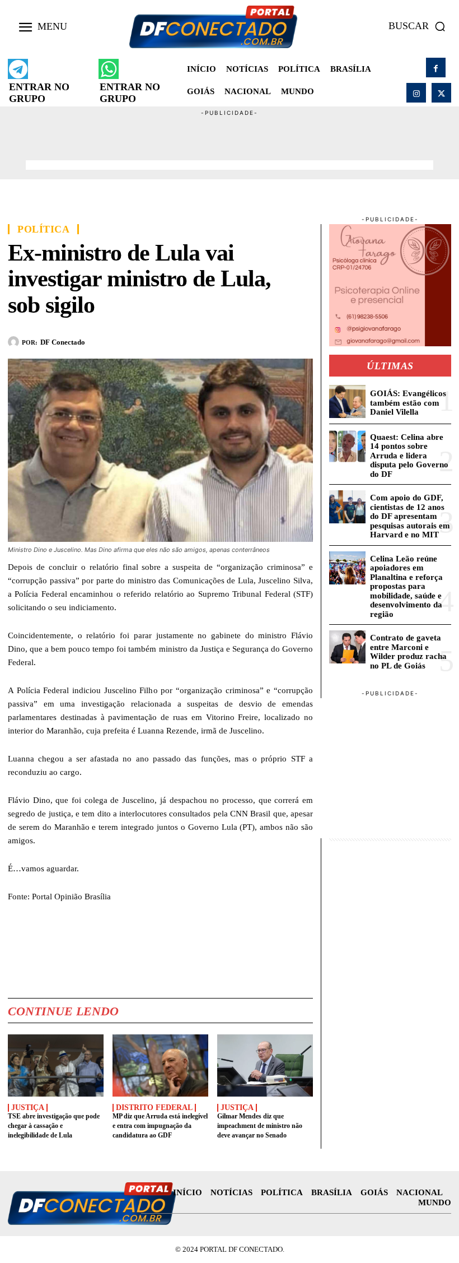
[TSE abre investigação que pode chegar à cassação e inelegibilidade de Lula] (56, 1065)
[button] (419, 26)
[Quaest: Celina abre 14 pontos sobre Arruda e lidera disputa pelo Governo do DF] (347, 446)
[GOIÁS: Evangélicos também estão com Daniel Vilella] (347, 401)
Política (43, 229)
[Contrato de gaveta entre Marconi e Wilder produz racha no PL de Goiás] (347, 646)
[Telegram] (276, 340)
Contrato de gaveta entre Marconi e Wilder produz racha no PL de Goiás (408, 651)
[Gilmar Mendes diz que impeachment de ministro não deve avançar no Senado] (265, 1065)
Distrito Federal (154, 1108)
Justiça (27, 1108)
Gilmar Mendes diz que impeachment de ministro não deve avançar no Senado (259, 1125)
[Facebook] (436, 67)
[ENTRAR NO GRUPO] (18, 69)
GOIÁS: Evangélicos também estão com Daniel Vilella (408, 402)
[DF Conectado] (15, 341)
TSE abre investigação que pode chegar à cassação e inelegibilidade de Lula (54, 1125)
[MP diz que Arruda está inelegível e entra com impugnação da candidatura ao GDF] (160, 1065)
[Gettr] (302, 340)
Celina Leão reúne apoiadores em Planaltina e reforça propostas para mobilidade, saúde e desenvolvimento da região (406, 586)
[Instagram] (416, 93)
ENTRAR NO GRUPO (39, 92)
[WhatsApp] (250, 340)
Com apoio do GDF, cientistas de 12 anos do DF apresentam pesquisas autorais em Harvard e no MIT (410, 516)
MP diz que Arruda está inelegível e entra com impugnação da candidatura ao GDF (160, 1125)
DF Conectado (62, 342)
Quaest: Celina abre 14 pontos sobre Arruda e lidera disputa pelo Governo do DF (409, 456)
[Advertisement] (229, 143)
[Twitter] (441, 93)
